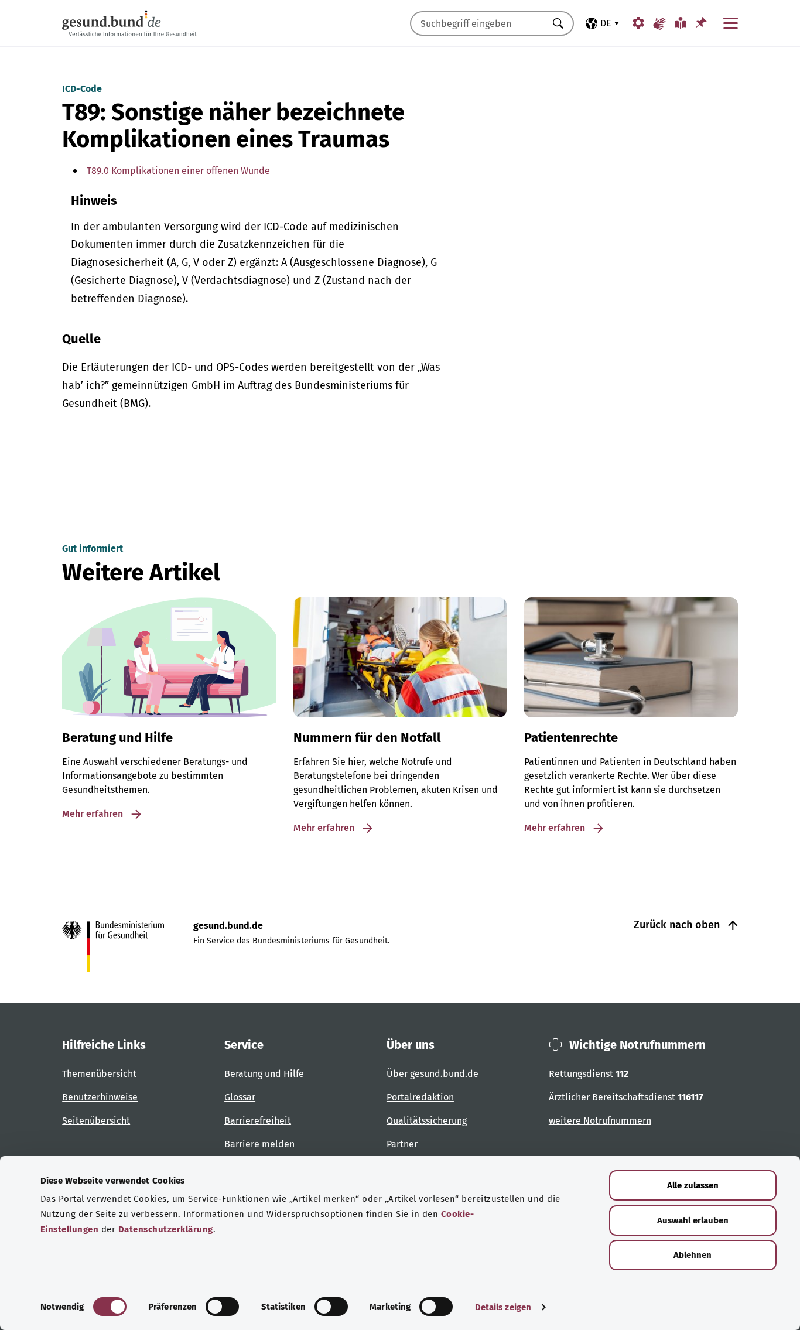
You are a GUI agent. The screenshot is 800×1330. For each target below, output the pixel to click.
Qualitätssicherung (427, 1120)
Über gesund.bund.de (432, 1073)
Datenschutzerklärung (165, 1229)
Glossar (239, 1097)
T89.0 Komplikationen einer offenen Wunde (178, 170)
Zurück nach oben (678, 924)
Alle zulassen (693, 1185)
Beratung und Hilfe (264, 1073)
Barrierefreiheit (257, 1120)
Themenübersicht (99, 1073)
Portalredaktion (420, 1097)
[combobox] (477, 23)
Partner (402, 1144)
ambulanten (131, 226)
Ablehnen (692, 1255)
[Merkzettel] (701, 22)
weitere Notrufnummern (600, 1120)
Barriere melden (259, 1144)
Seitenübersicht (96, 1120)
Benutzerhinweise (100, 1097)
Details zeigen (503, 1307)
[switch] (222, 1306)
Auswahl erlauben (693, 1220)
